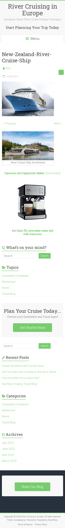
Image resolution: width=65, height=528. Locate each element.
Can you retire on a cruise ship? (21, 378)
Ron (8, 68)
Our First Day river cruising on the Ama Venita (29, 372)
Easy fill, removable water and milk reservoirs (35, 232)
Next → (58, 123)
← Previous (9, 123)
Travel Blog (8, 294)
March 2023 (9, 461)
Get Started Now (32, 328)
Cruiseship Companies (15, 275)
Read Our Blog (32, 487)
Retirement (8, 281)
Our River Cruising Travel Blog (19, 384)
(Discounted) (32, 173)
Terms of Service (25, 524)
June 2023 (8, 449)
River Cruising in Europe (32, 9)
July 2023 (8, 442)
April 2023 (8, 455)
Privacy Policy (41, 524)
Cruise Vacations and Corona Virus (23, 365)
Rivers (5, 287)
